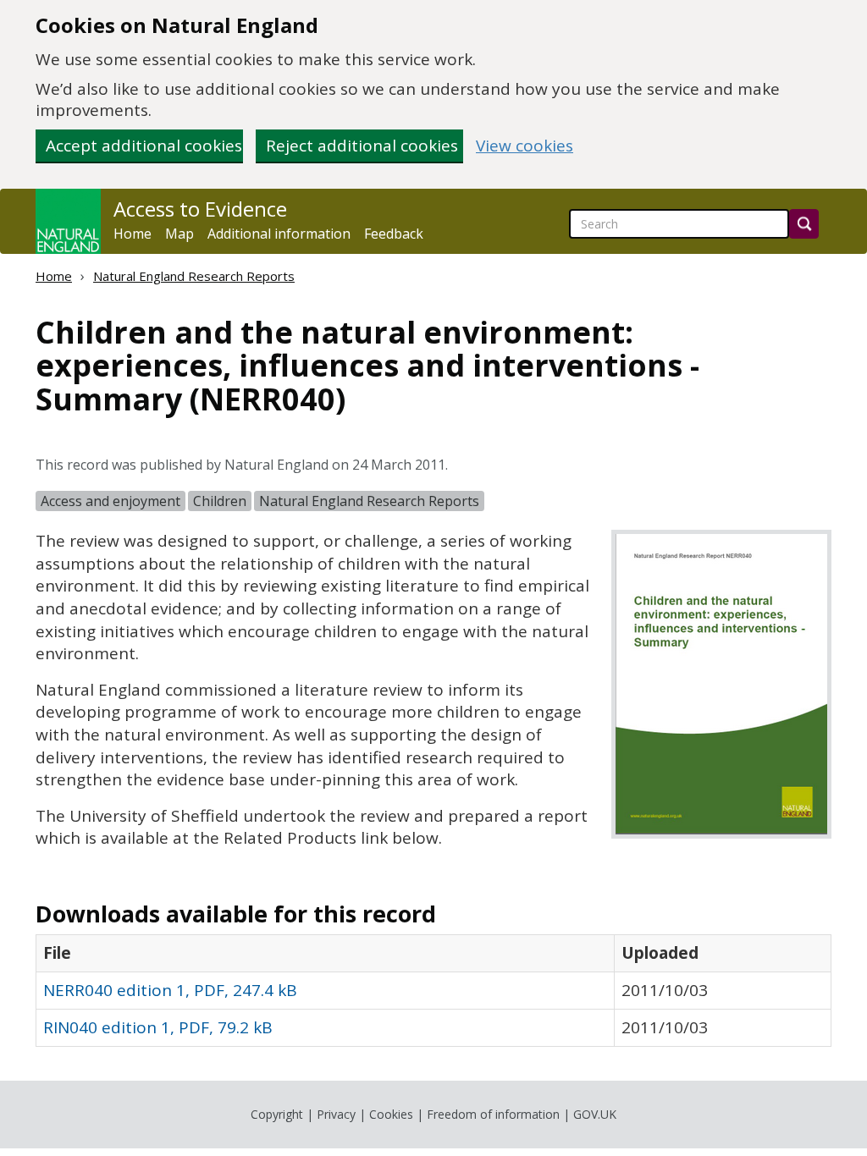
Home (132, 233)
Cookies (391, 1114)
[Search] (804, 224)
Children (219, 501)
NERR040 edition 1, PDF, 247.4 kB (170, 990)
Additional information (279, 233)
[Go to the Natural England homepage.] (68, 221)
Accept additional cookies (144, 146)
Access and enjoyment (110, 501)
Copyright (277, 1114)
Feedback (393, 233)
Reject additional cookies (362, 146)
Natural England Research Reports (194, 275)
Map (179, 233)
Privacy (336, 1114)
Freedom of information (493, 1114)
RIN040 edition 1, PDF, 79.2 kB (158, 1027)
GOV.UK (594, 1114)
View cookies (524, 146)
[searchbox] (679, 224)
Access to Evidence (200, 209)
